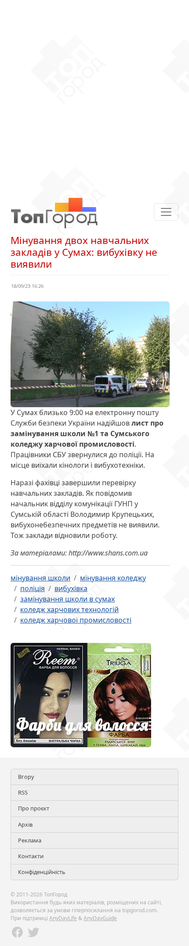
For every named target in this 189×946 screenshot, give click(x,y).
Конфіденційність (41, 872)
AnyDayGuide (100, 918)
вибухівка (71, 588)
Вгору (26, 777)
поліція (32, 588)
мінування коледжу (113, 578)
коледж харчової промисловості (75, 620)
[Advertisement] (94, 94)
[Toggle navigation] (166, 212)
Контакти (31, 856)
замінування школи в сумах (67, 599)
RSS (23, 792)
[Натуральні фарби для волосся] (81, 694)
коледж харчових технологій (69, 609)
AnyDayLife (63, 918)
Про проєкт (33, 808)
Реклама (29, 840)
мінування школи (40, 578)
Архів (25, 824)
